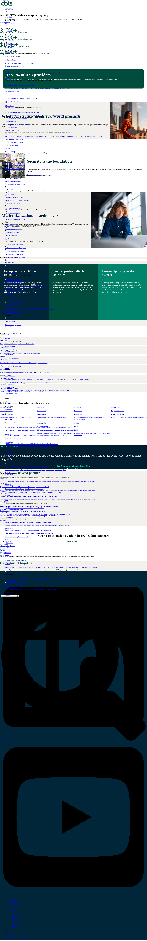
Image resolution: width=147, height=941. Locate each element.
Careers (3, 741)
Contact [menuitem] (11, 922)
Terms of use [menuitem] (10, 934)
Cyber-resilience (18, 63)
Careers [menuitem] (14, 927)
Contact (8, 741)
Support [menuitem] (14, 924)
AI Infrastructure (11, 159)
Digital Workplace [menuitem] (17, 919)
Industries (7, 313)
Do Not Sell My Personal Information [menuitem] (17, 937)
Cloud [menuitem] (14, 916)
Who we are (8, 541)
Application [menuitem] (15, 914)
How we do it (8, 260)
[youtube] (73, 896)
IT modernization (30, 63)
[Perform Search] (18, 596)
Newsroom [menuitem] (15, 907)
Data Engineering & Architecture (15, 162)
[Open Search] (73, 740)
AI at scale (9, 63)
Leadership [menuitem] (15, 902)
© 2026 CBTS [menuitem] (11, 932)
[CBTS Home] (6, 5)
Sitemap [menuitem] (9, 939)
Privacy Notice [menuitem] (11, 935)
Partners (7, 368)
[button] (75, 10)
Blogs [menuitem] (13, 908)
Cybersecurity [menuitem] (16, 917)
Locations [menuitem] (15, 925)
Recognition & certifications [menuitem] (19, 904)
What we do (8, 8)
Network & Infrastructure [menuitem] (19, 921)
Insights (7, 395)
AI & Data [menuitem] (15, 913)
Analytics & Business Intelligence (16, 165)
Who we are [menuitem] (15, 901)
